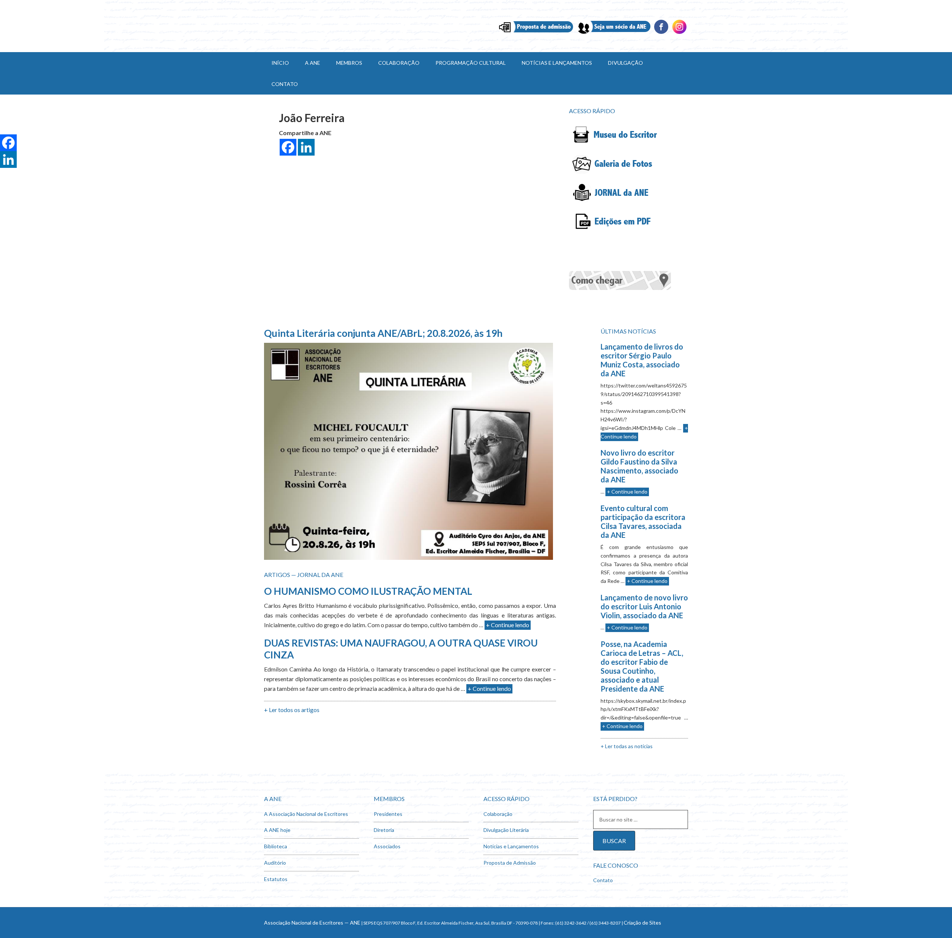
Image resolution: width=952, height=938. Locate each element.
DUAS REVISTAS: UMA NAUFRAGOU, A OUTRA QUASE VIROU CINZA (401, 648)
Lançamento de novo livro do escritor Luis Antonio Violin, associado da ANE (644, 606)
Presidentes (388, 814)
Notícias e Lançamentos (511, 846)
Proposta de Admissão (509, 862)
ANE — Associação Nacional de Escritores (327, 26)
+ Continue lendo (507, 624)
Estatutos (275, 879)
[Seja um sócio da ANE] (613, 32)
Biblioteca (275, 846)
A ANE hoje (277, 830)
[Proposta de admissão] (536, 32)
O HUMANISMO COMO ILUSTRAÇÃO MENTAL (368, 591)
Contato (603, 880)
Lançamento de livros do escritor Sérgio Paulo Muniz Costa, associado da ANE (642, 360)
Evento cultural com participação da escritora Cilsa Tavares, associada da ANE (643, 521)
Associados (387, 846)
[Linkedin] (679, 32)
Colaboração (497, 814)
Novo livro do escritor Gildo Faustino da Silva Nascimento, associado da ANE (639, 466)
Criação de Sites (642, 922)
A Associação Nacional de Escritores (306, 814)
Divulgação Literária (506, 830)
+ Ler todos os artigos (291, 709)
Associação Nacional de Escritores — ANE (312, 922)
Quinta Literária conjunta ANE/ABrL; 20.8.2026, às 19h (383, 333)
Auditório (275, 862)
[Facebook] (661, 32)
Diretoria (384, 830)
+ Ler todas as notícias (627, 746)
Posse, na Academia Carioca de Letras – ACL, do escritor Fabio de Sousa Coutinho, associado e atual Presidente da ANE (642, 666)
